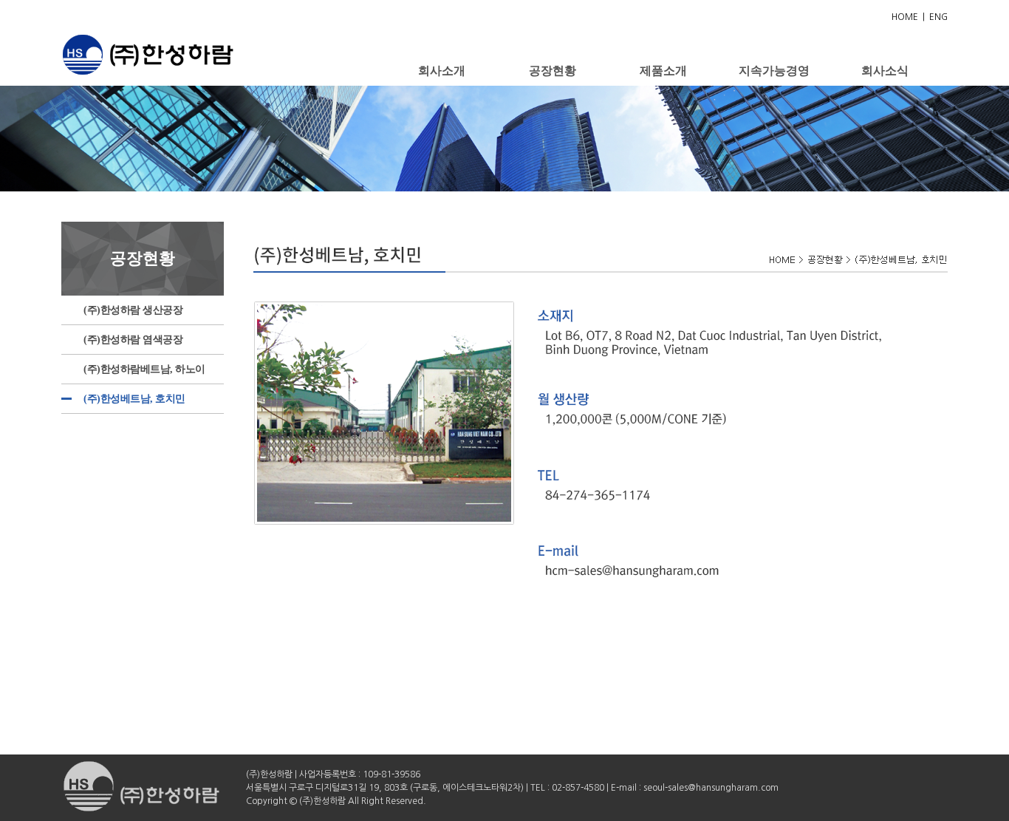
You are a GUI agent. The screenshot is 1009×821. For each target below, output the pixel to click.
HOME (905, 17)
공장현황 (552, 70)
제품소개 (663, 70)
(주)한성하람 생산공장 (132, 310)
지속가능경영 (774, 70)
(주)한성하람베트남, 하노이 (144, 369)
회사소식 (885, 70)
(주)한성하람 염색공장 (132, 339)
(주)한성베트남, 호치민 (134, 398)
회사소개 (441, 70)
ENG (938, 17)
